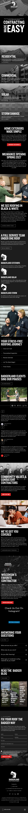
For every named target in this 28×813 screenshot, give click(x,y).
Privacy (22, 800)
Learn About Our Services (14, 144)
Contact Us (14, 784)
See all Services (6, 248)
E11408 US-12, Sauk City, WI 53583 (14, 790)
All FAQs (4, 639)
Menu (25, 810)
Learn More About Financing (9, 550)
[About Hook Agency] (18, 802)
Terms (26, 800)
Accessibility (3, 800)
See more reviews (6, 383)
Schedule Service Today (8, 225)
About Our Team (5, 494)
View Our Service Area (7, 602)
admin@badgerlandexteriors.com (14, 788)
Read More (4, 678)
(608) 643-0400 (7, 809)
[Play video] (14, 394)
